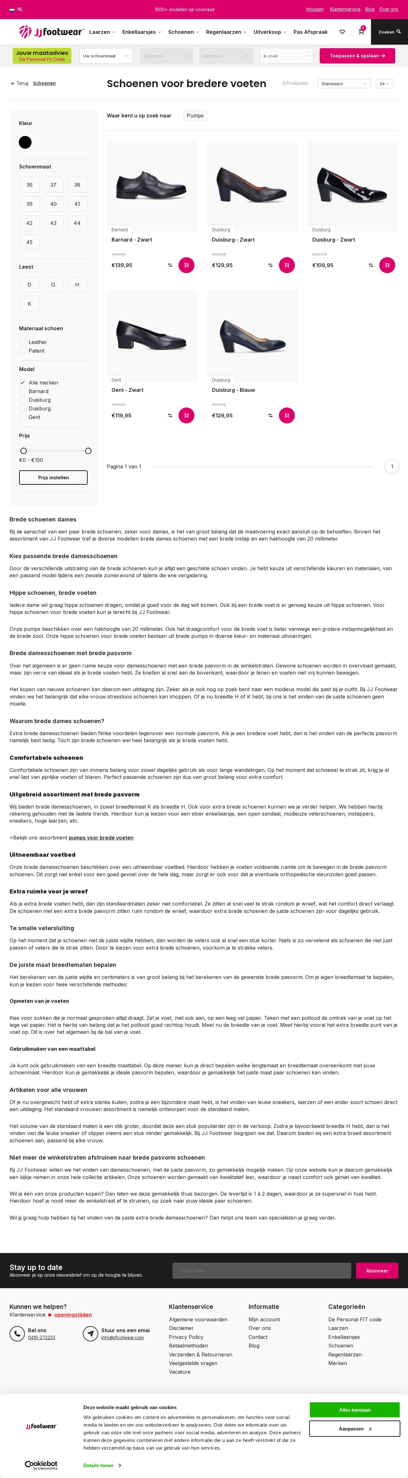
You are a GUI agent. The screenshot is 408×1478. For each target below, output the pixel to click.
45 (29, 242)
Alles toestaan (355, 1410)
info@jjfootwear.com (122, 1337)
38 (77, 185)
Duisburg (40, 400)
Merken (337, 1363)
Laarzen (99, 32)
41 (77, 204)
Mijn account (264, 1319)
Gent (34, 417)
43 (53, 223)
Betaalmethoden (188, 1345)
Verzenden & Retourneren (200, 1354)
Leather (38, 342)
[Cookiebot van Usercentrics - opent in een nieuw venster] (41, 1465)
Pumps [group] (195, 115)
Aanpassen (351, 1428)
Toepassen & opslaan (354, 55)
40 (53, 204)
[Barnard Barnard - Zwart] (152, 185)
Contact (258, 1337)
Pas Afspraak (311, 32)
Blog (254, 1345)
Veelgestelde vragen (193, 1363)
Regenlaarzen (223, 32)
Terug (22, 83)
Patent (36, 350)
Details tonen (98, 1465)
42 (29, 223)
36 (29, 185)
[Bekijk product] (186, 265)
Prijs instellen (53, 477)
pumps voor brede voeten (101, 837)
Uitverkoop (267, 32)
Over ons (260, 1328)
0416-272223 (41, 1337)
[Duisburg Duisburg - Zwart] (252, 185)
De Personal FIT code (355, 1319)
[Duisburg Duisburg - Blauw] (252, 336)
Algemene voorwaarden (198, 1319)
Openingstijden (73, 1314)
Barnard (38, 391)
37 (53, 185)
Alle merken (43, 382)
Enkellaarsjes (139, 32)
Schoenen (181, 32)
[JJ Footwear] (51, 32)
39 (29, 204)
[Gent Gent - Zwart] (152, 336)
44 (77, 223)
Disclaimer (181, 1328)
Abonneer (377, 1270)
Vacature (180, 1372)
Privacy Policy (186, 1337)
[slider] (23, 451)
